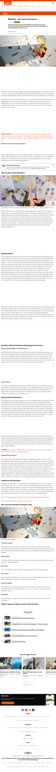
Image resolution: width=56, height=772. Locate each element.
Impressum (14, 727)
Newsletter (7, 716)
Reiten (35, 716)
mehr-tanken (49, 762)
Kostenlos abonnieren (7, 703)
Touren (33, 5)
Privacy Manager (44, 727)
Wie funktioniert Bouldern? (31, 136)
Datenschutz (36, 727)
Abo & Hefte (31, 738)
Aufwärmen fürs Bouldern (15, 138)
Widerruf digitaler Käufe (33, 720)
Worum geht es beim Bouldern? (21, 134)
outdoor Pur (47, 716)
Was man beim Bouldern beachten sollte (36, 138)
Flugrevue (37, 762)
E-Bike (25, 716)
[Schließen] (53, 165)
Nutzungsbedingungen (27, 727)
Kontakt (8, 727)
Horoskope (38, 5)
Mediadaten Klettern (33, 745)
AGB (19, 727)
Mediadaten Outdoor (22, 745)
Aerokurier (5, 762)
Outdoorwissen (26, 5)
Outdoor (24, 766)
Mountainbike (14, 716)
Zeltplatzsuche (13, 5)
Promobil (30, 766)
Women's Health (45, 766)
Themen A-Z (40, 716)
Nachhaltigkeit (20, 5)
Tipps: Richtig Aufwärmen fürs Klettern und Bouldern (16, 501)
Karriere (34, 731)
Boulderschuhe (35, 134)
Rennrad (21, 716)
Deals (44, 5)
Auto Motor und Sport (14, 762)
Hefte (26, 0)
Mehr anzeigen (27, 684)
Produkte (30, 0)
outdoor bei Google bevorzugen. (38, 168)
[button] (28, 51)
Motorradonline (17, 766)
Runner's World (36, 766)
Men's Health (10, 766)
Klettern (7, 5)
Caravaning (26, 762)
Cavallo (32, 762)
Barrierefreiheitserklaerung (25, 731)
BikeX (21, 762)
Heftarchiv (24, 738)
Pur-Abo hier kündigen (22, 720)
